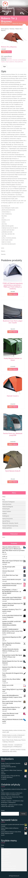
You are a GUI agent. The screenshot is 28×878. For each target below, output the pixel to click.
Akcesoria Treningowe (8, 501)
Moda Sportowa (6, 504)
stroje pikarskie (19, 61)
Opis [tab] (4, 66)
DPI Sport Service (5, 23)
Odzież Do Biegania (7, 506)
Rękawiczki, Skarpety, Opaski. (10, 523)
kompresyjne (6, 508)
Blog (3, 499)
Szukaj (2, 810)
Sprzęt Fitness (6, 521)
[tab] (24, 2)
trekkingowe (5, 516)
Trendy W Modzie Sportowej (10, 526)
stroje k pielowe (9, 61)
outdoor (4, 513)
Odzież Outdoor (6, 511)
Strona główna (5, 28)
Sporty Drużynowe (7, 518)
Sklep (3, 496)
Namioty (12, 28)
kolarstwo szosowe (12, 60)
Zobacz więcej (6, 51)
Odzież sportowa (7, 528)
